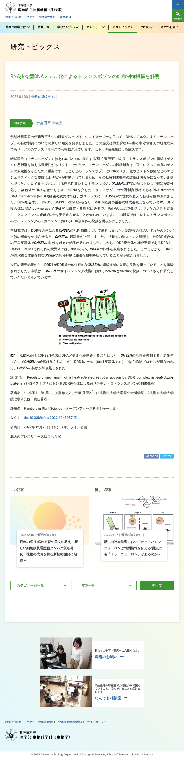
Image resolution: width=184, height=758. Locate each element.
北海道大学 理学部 (69, 722)
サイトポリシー (96, 722)
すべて (156, 585)
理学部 (64, 17)
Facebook (151, 456)
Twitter (166, 456)
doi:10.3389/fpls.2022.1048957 (48, 418)
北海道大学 (46, 17)
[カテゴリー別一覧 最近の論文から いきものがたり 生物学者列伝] (41, 585)
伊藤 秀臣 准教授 (49, 123)
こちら (52, 437)
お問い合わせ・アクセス (20, 17)
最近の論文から (43, 97)
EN (178, 4)
